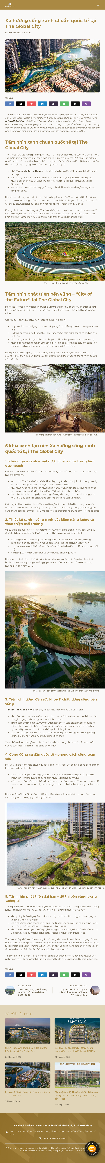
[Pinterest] (31, 103)
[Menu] (98, 5)
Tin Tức (27, 33)
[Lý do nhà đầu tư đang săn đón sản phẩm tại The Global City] (27, 1075)
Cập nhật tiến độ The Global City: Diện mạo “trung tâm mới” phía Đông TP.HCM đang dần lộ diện (76, 1095)
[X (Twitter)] (20, 103)
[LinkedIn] (42, 103)
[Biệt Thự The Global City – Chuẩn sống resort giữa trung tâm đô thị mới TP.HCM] (77, 1031)
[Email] (53, 103)
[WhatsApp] (64, 103)
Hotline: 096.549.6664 (55, 1138)
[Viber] (86, 103)
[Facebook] (9, 103)
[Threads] (75, 103)
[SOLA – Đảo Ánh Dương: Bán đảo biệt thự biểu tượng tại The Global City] (27, 1031)
